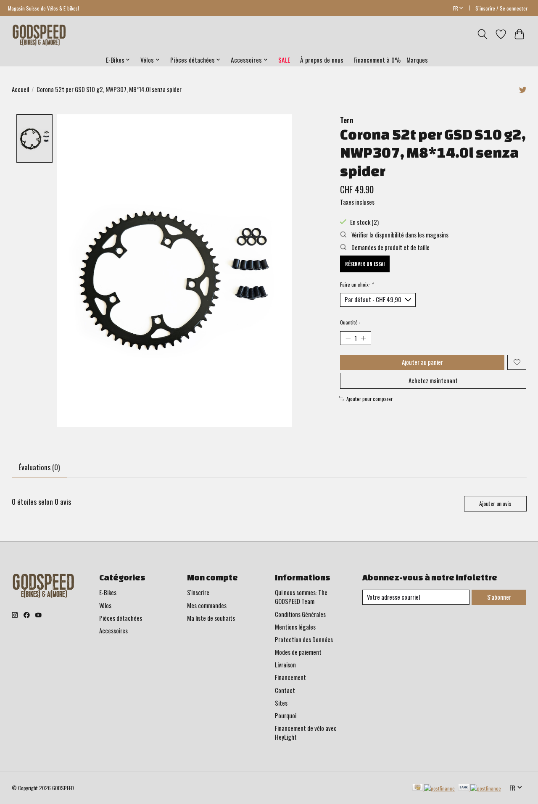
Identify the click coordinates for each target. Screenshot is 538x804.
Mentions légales (295, 626)
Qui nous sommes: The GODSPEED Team (301, 597)
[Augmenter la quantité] (363, 338)
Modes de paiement (298, 652)
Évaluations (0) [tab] (39, 466)
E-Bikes (107, 592)
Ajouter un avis (495, 503)
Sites (281, 703)
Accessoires (113, 630)
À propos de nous (321, 59)
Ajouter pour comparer (369, 399)
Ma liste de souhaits (211, 618)
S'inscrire (198, 592)
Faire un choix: (356, 284)
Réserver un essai (365, 264)
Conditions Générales (300, 614)
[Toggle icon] (482, 34)
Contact (285, 690)
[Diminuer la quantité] (348, 338)
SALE (284, 59)
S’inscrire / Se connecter (501, 8)
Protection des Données (304, 639)
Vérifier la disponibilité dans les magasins (399, 234)
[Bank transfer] (479, 788)
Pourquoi (285, 715)
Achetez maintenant (433, 380)
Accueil (20, 89)
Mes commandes (207, 605)
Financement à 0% (377, 59)
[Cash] (433, 788)
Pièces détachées (120, 618)
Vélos (105, 605)
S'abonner (499, 597)
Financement (290, 677)
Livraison (285, 664)
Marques (417, 59)
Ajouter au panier (422, 362)
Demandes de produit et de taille (390, 247)
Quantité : (350, 322)
